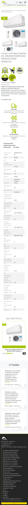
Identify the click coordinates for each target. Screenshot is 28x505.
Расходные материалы (9, 486)
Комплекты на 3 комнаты (10, 463)
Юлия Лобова (9, 406)
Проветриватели (8, 468)
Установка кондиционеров (11, 450)
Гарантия (14, 138)
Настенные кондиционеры (10, 456)
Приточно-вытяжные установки (12, 466)
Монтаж (14, 121)
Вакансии (5, 491)
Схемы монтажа (14, 127)
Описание (7, 147)
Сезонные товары (8, 488)
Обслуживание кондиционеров (12, 475)
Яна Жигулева (9, 384)
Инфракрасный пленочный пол (12, 481)
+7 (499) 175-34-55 (6, 443)
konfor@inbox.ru (6, 445)
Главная (3, 10)
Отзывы (16, 147)
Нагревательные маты (9, 482)
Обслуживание (14, 134)
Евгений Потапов (10, 427)
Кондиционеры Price (10, 10)
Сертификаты (14, 137)
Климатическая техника (10, 452)
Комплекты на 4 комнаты (10, 465)
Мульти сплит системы (9, 459)
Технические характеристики (9, 144)
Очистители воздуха (9, 470)
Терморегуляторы (8, 484)
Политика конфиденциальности (12, 499)
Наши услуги (6, 472)
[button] (24, 353)
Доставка (14, 109)
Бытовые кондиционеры (10, 454)
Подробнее (23, 500)
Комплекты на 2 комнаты (10, 461)
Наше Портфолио (14, 125)
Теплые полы (6, 479)
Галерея (5, 495)
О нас (4, 490)
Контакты (5, 497)
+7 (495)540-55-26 (11, 5)
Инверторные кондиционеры (11, 457)
